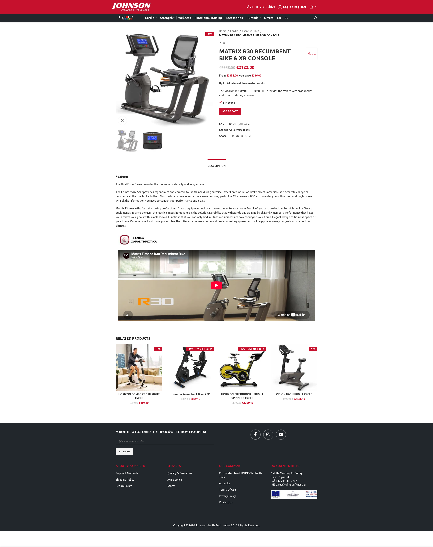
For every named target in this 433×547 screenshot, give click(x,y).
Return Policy (124, 485)
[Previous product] (220, 42)
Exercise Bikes (250, 31)
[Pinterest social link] (242, 136)
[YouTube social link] (281, 435)
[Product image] (139, 367)
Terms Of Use (227, 489)
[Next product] (227, 42)
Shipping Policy (125, 479)
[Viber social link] (250, 136)
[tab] (217, 164)
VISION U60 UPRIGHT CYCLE (294, 394)
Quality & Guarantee (179, 473)
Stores (171, 485)
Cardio (234, 31)
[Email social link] (237, 136)
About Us (225, 483)
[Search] (315, 18)
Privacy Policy (227, 496)
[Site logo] (133, 6)
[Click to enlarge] (122, 120)
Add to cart (230, 111)
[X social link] (233, 136)
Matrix (312, 53)
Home (222, 31)
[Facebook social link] (229, 136)
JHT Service (174, 479)
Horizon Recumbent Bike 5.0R (191, 394)
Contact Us (226, 502)
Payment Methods (127, 473)
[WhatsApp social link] (246, 136)
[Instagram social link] (268, 435)
